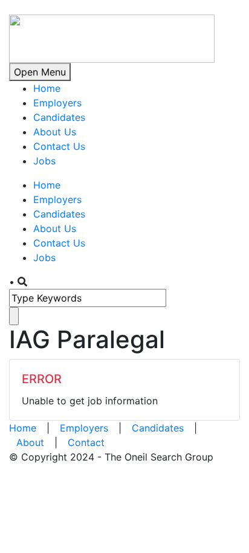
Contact (86, 442)
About (30, 442)
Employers (57, 103)
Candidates (59, 117)
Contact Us (59, 146)
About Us (54, 132)
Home (46, 88)
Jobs (44, 161)
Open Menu (40, 72)
